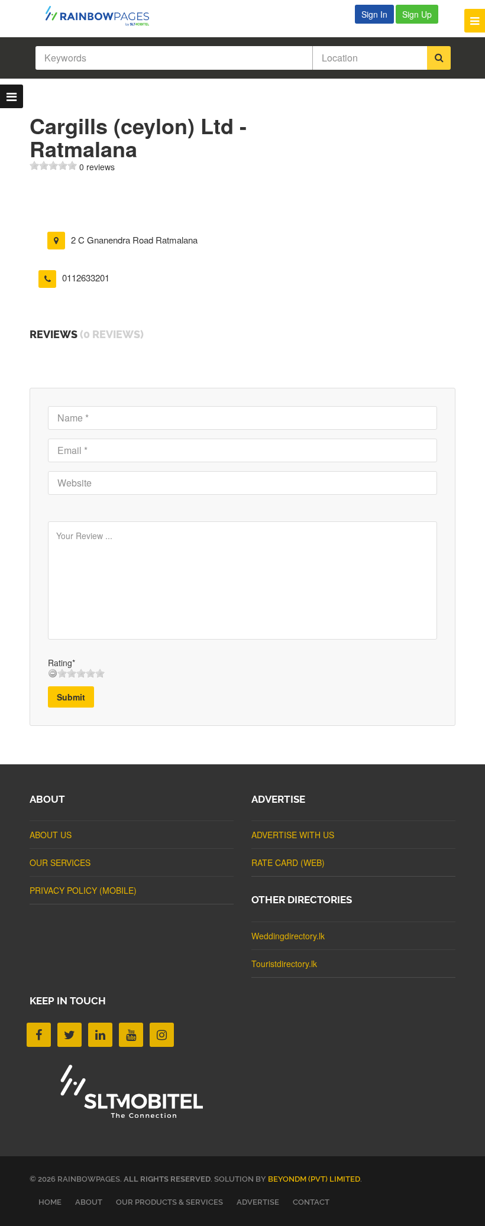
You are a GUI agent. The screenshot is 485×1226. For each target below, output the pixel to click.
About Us (51, 835)
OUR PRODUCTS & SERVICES (169, 1202)
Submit (71, 697)
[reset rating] (52, 673)
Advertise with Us (292, 835)
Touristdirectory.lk (284, 963)
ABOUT (88, 1202)
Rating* (61, 663)
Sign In (374, 14)
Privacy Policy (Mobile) (83, 890)
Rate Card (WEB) (288, 862)
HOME (50, 1202)
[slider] (53, 165)
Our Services (60, 862)
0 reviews (97, 167)
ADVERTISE (258, 1202)
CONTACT (311, 1202)
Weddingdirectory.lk (288, 936)
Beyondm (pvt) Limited (314, 1179)
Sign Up (417, 14)
